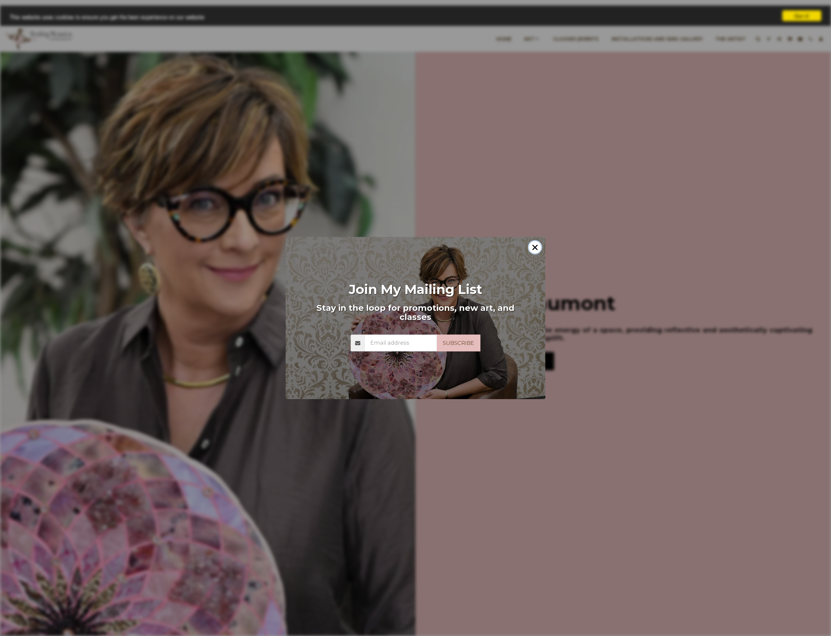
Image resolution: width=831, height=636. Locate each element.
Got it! (801, 16)
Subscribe (458, 343)
